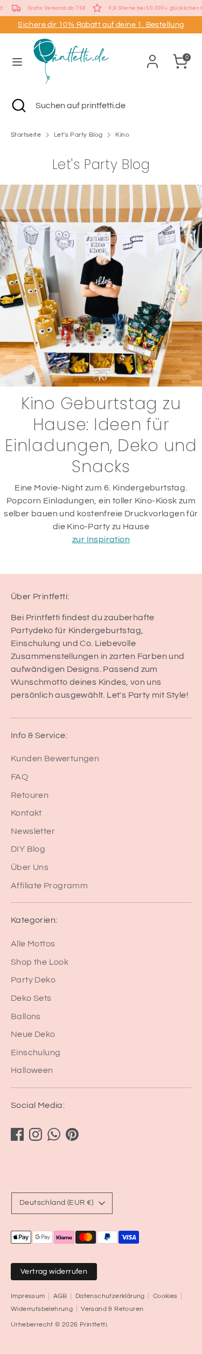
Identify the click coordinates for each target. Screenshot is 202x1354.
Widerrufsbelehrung (42, 1309)
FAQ (19, 777)
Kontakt (26, 813)
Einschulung (35, 1052)
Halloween (32, 1070)
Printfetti (93, 1324)
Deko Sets (31, 998)
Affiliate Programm (49, 885)
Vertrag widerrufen (53, 1271)
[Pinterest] (72, 1134)
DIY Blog (28, 849)
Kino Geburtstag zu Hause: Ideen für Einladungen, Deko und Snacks (101, 435)
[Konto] (152, 57)
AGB (60, 1296)
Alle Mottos (33, 943)
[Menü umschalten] (17, 61)
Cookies (165, 1296)
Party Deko (33, 980)
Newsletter (33, 831)
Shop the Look (39, 962)
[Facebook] (17, 1134)
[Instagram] (35, 1134)
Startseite (26, 134)
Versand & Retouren (112, 1309)
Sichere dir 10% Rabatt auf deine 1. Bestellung (101, 25)
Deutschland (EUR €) (56, 1202)
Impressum (28, 1296)
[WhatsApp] (53, 1134)
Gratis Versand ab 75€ (56, 8)
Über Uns (29, 867)
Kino (122, 134)
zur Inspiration (101, 539)
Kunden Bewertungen (55, 758)
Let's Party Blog (78, 134)
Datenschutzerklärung (110, 1296)
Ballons (26, 1016)
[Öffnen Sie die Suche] (17, 105)
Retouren (29, 795)
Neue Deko (33, 1034)
